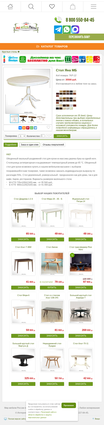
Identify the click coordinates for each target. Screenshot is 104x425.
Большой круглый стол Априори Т (81, 296)
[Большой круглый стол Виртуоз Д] (23, 360)
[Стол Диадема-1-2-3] (23, 215)
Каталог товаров (54, 46)
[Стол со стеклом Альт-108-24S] (52, 312)
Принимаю (69, 405)
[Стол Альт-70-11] (81, 360)
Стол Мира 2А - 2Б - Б (52, 199)
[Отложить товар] (48, 127)
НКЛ (8, 154)
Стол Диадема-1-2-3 (23, 199)
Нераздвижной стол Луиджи (52, 344)
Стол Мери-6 (23, 295)
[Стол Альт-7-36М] (23, 264)
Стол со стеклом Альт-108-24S (52, 296)
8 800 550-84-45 (80, 20)
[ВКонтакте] (20, 127)
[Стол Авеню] (52, 264)
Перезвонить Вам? (79, 37)
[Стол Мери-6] (23, 312)
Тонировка (11, 136)
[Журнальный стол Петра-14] (81, 215)
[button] (48, 71)
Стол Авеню (52, 247)
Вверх (97, 419)
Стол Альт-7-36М (23, 247)
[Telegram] (35, 127)
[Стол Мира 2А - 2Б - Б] (52, 215)
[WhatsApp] (31, 127)
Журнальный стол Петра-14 (80, 200)
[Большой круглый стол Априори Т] (81, 312)
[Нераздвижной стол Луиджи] (52, 360)
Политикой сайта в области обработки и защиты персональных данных (42, 415)
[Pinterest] (27, 127)
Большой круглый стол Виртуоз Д (23, 344)
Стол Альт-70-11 (80, 343)
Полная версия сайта (17, 419)
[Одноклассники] (24, 127)
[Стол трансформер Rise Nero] (81, 264)
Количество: (34, 136)
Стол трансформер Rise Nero (80, 248)
